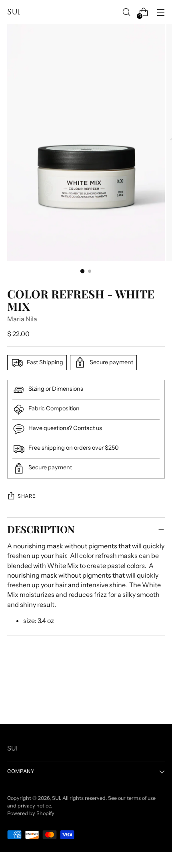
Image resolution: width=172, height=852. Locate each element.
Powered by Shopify (30, 813)
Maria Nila (22, 319)
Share (27, 496)
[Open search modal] (126, 12)
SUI (56, 798)
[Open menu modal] (160, 12)
